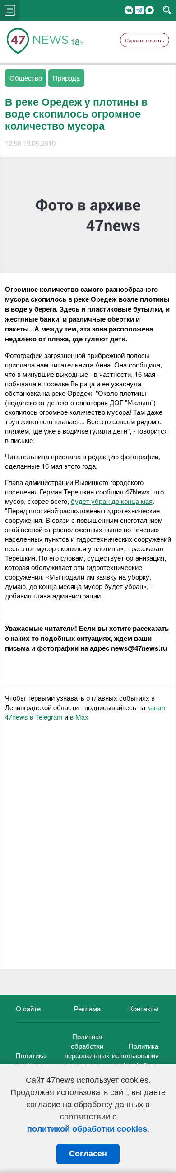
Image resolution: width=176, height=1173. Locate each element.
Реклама (87, 1008)
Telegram (139, 10)
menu (10, 10)
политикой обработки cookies (87, 1128)
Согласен (88, 1153)
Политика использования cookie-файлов (135, 1055)
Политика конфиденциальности (49, 1060)
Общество (25, 77)
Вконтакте (129, 10)
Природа (66, 77)
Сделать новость (144, 40)
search (167, 10)
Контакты (143, 1008)
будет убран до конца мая (112, 501)
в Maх (79, 716)
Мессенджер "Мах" (149, 10)
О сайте (28, 1008)
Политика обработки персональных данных (87, 1050)
